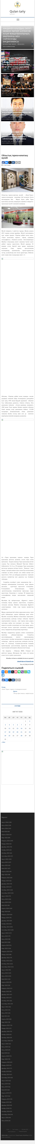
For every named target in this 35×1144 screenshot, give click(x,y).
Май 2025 (4, 868)
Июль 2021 (5, 1010)
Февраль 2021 (6, 1025)
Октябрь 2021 (6, 1000)
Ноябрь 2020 (5, 1034)
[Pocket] (15, 671)
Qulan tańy (17, 11)
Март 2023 (5, 948)
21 (21, 732)
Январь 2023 (5, 954)
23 (30, 732)
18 (9, 732)
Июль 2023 (5, 936)
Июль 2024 (5, 899)
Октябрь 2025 (6, 853)
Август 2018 (5, 1117)
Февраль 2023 (6, 951)
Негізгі (7, 1129)
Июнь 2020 (5, 1050)
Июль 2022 (5, 973)
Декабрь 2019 (6, 1068)
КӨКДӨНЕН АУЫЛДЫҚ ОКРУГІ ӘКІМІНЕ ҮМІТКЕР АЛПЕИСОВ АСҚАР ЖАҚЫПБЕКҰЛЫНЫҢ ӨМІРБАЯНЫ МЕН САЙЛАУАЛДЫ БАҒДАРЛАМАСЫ (17, 35)
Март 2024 (5, 911)
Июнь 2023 (5, 939)
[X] (12, 671)
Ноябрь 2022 (5, 960)
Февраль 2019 (6, 1099)
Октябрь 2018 (6, 1111)
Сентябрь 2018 (6, 1114)
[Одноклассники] (6, 671)
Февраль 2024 (6, 914)
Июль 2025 (5, 862)
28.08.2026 (21, 44)
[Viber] (22, 671)
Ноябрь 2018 (5, 1108)
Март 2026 (5, 837)
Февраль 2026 (6, 840)
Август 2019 (5, 1080)
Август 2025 (5, 859)
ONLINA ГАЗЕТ (25, 1129)
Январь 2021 (5, 1028)
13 (17, 728)
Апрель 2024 (5, 908)
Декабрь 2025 (6, 847)
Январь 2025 (5, 880)
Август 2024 (5, 896)
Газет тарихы (15, 1129)
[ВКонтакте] (3, 671)
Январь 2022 (5, 991)
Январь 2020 (5, 1065)
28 (21, 735)
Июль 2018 (5, 1120)
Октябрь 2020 (6, 1037)
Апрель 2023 (5, 945)
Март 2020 (5, 1059)
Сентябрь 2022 (6, 967)
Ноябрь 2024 (5, 887)
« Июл (3, 742)
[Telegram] (3, 675)
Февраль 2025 (6, 877)
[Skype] (28, 671)
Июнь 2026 (5, 828)
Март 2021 (5, 1022)
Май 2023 (4, 942)
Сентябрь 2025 (6, 856)
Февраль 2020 (6, 1062)
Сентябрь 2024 (6, 893)
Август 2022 (5, 970)
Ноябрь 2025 (5, 850)
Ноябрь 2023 (5, 924)
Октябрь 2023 (6, 927)
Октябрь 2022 (6, 964)
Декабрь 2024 (6, 884)
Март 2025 (5, 874)
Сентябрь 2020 (6, 1040)
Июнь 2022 (5, 976)
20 (17, 732)
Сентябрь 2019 (6, 1077)
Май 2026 (4, 831)
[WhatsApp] (25, 671)
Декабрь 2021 (6, 994)
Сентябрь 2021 (6, 1003)
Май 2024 (4, 905)
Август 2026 (5, 822)
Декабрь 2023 (6, 920)
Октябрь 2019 (6, 1074)
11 (9, 728)
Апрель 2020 (5, 1056)
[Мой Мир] (9, 671)
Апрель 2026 (5, 834)
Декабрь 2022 (6, 957)
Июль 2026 (5, 825)
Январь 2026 (5, 844)
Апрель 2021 (5, 1019)
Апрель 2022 (5, 982)
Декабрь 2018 (6, 1105)
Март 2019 (5, 1096)
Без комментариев (9, 46)
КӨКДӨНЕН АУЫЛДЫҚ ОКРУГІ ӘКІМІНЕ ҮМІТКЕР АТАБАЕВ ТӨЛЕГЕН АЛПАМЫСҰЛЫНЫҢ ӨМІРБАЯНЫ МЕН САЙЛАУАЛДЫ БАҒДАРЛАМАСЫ (17, 135)
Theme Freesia (19, 1135)
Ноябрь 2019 (5, 1071)
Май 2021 (4, 1016)
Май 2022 (4, 979)
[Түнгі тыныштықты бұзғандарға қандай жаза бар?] (17, 85)
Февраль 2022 (6, 988)
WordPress (25, 1135)
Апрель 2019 (5, 1093)
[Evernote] (19, 671)
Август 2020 (5, 1043)
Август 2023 (5, 933)
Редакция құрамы (23, 1131)
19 (13, 732)
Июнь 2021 (5, 1013)
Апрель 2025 (5, 871)
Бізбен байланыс (12, 1131)
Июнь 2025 (5, 865)
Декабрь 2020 (6, 1031)
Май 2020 (4, 1053)
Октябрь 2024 (6, 890)
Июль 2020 (5, 1047)
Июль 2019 (5, 1083)
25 (9, 735)
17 (5, 732)
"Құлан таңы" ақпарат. (10, 44)
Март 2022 (5, 985)
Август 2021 (5, 1007)
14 (21, 728)
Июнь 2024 (5, 902)
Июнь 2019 (5, 1087)
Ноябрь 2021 (5, 997)
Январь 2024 (5, 917)
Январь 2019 (5, 1102)
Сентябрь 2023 (6, 930)
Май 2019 (4, 1090)
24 (5, 735)
